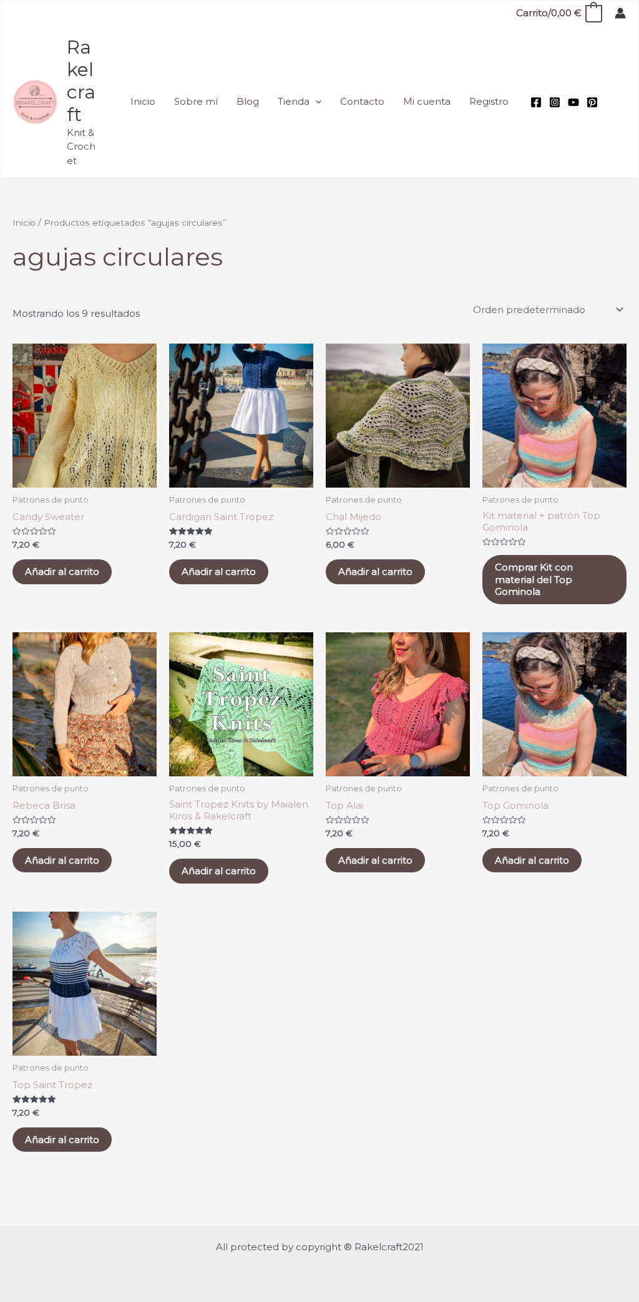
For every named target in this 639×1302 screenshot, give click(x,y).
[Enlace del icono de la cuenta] (620, 13)
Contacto (362, 101)
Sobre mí (196, 101)
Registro (489, 101)
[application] (315, 102)
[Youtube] (573, 102)
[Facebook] (536, 102)
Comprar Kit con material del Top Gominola (534, 579)
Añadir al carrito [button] (62, 571)
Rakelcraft (81, 81)
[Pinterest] (592, 102)
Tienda (294, 101)
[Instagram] (554, 102)
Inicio (142, 101)
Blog (248, 101)
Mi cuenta (427, 101)
